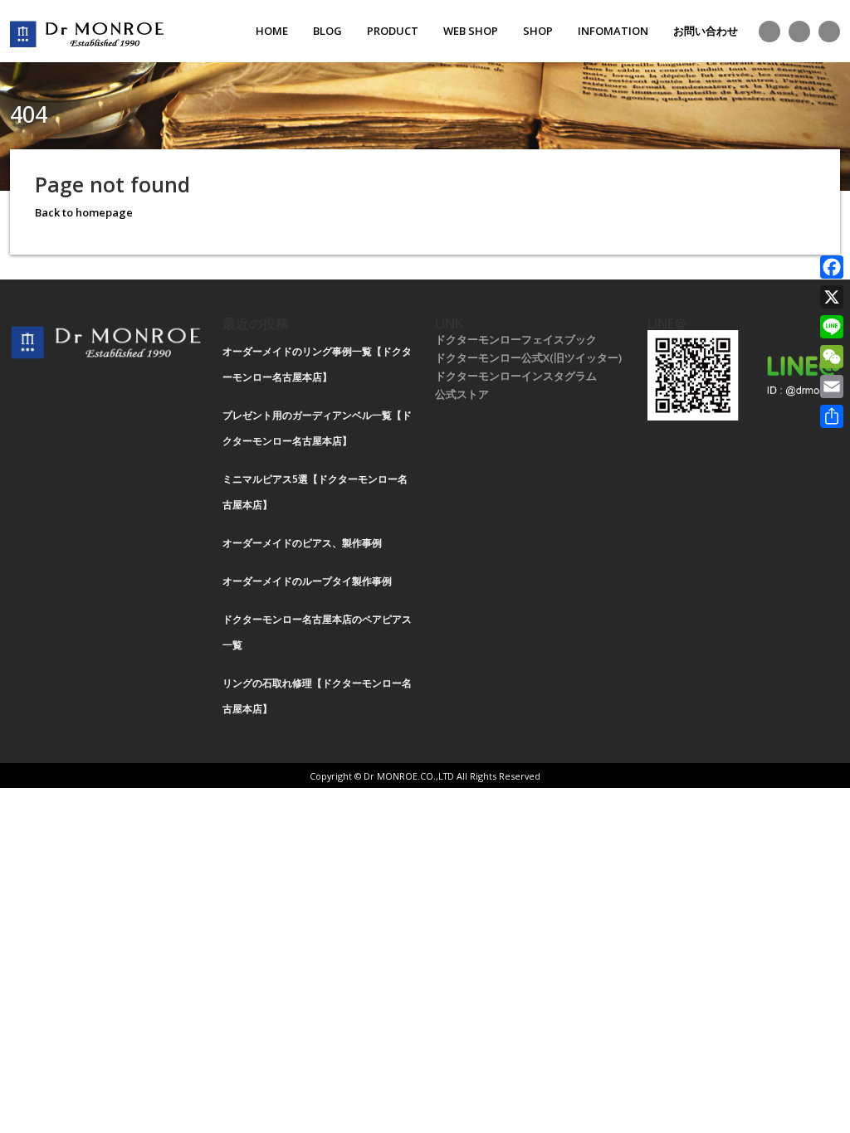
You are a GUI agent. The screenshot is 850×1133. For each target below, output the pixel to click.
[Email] (832, 386)
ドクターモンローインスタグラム (516, 375)
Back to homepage (84, 212)
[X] (832, 297)
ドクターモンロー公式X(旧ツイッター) (528, 357)
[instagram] (829, 31)
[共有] (832, 416)
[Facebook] (832, 267)
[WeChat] (832, 357)
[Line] (832, 327)
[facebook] (799, 31)
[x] (769, 31)
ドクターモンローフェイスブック (516, 339)
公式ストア (462, 394)
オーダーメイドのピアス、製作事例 (302, 543)
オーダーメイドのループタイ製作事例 (307, 581)
